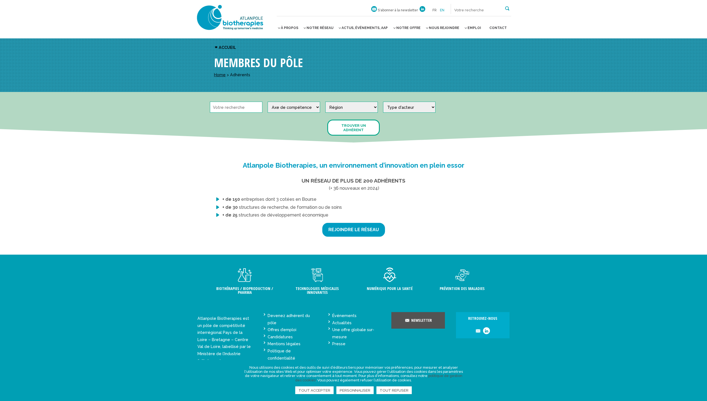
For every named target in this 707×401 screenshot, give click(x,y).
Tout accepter (314, 390)
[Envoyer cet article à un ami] (478, 331)
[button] (507, 8)
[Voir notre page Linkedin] (422, 10)
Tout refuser (394, 390)
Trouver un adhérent (353, 127)
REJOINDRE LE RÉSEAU (353, 229)
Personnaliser (355, 390)
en (442, 10)
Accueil (227, 47)
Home (220, 74)
